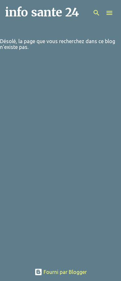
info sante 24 (42, 12)
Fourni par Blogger (64, 272)
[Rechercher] (96, 13)
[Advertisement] (60, 229)
